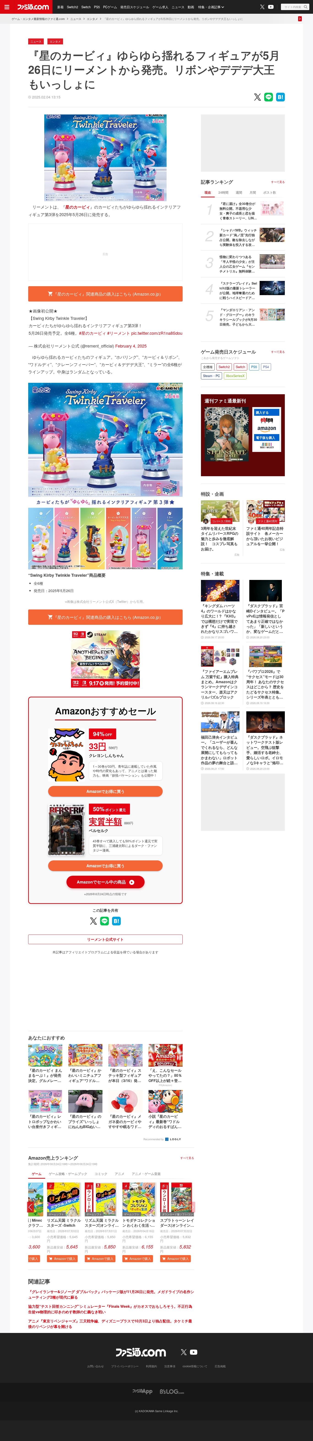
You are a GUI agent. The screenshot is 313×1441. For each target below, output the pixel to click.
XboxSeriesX (235, 375)
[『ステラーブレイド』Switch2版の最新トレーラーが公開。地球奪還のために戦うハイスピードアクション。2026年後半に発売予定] (272, 288)
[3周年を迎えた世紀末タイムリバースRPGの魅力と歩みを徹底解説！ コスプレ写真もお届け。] (220, 511)
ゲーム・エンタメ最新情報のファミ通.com (38, 19)
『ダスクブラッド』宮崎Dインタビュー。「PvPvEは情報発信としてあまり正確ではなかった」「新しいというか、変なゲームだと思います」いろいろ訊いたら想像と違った (265, 618)
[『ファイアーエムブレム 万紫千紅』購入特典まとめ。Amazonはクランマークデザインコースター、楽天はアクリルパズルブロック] (220, 656)
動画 (191, 7)
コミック (101, 1173)
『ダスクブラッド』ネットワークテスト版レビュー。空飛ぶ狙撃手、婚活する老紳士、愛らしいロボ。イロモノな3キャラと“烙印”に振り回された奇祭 (264, 750)
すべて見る (187, 1157)
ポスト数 (269, 192)
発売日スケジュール (134, 7)
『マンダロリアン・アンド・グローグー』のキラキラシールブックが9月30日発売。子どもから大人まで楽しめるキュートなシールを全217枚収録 (238, 317)
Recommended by (154, 1139)
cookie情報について (195, 1366)
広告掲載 (220, 1366)
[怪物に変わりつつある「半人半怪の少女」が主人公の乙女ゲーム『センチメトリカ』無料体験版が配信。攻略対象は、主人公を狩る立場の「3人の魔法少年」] (272, 261)
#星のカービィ (92, 333)
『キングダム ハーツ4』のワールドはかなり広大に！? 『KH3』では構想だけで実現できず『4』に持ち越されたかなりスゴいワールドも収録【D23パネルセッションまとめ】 (219, 618)
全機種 (208, 366)
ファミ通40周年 (267, 521)
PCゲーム (110, 7)
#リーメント (118, 333)
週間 (239, 192)
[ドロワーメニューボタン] (7, 7)
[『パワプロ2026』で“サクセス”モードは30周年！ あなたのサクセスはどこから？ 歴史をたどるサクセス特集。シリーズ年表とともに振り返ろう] (265, 656)
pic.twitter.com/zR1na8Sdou (156, 333)
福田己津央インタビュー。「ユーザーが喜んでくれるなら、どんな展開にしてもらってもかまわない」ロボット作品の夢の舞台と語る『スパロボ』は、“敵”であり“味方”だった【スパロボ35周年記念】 (219, 750)
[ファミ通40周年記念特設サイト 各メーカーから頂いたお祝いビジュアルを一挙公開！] (265, 511)
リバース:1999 (221, 521)
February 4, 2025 (131, 346)
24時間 (223, 192)
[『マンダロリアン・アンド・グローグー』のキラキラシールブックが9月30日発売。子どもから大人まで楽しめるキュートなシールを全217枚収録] (272, 314)
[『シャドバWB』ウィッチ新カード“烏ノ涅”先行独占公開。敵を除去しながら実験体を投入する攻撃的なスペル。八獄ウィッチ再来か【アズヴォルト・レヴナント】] (272, 235)
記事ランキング (217, 182)
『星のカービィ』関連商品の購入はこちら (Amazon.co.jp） (108, 294)
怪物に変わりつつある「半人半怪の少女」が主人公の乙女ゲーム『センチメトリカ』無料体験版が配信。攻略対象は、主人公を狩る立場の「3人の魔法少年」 (238, 264)
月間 (253, 192)
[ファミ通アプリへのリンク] (142, 1391)
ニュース (178, 7)
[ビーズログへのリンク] (172, 1391)
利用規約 (151, 1366)
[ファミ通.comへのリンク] (33, 7)
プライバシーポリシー (125, 1366)
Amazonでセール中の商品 (105, 882)
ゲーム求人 (160, 7)
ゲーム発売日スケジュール (228, 351)
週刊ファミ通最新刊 (225, 400)
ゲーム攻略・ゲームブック (68, 1173)
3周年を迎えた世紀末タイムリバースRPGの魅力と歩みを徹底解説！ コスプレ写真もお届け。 (219, 539)
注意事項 (169, 1366)
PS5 (97, 7)
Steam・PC (211, 375)
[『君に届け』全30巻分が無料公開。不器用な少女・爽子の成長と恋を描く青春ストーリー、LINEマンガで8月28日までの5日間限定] (272, 208)
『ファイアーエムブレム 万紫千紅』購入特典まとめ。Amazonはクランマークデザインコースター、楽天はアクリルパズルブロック (220, 684)
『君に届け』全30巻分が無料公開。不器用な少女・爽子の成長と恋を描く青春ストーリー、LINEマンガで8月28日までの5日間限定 (238, 210)
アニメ (119, 1173)
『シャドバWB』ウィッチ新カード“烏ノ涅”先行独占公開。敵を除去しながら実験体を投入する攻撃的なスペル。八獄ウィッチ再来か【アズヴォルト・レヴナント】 (238, 237)
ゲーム (36, 1173)
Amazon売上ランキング (53, 1158)
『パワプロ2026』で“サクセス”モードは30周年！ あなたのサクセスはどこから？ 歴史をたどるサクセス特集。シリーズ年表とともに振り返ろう (265, 684)
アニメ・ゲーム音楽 (146, 1173)
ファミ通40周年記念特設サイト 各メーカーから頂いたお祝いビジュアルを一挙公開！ (264, 536)
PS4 (266, 366)
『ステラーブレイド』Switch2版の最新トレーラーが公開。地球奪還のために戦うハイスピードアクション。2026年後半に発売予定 (238, 290)
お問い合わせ (95, 1366)
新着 (60, 7)
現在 (208, 192)
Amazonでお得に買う (105, 791)
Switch (86, 7)
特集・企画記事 (209, 7)
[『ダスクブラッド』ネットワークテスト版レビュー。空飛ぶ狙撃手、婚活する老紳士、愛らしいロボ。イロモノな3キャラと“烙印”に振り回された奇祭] (265, 722)
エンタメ (92, 19)
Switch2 (72, 7)
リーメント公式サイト (105, 939)
